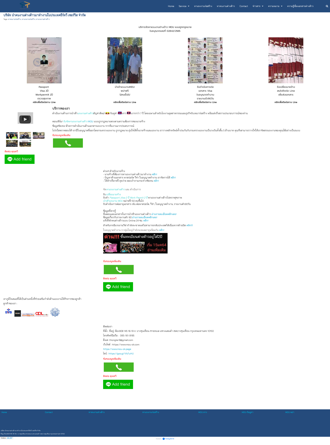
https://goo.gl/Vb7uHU (121, 353)
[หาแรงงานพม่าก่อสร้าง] (38, 135)
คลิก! (154, 174)
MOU (90, 121)
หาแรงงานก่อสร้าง (28, 19)
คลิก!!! (190, 225)
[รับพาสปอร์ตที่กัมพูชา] (25, 143)
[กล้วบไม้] (12, 135)
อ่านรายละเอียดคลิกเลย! (164, 214)
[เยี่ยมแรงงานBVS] (25, 135)
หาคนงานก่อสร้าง (14, 19)
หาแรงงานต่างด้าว (43, 19)
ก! (163, 230)
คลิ (160, 230)
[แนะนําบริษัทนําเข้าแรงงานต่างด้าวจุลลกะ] (25, 117)
